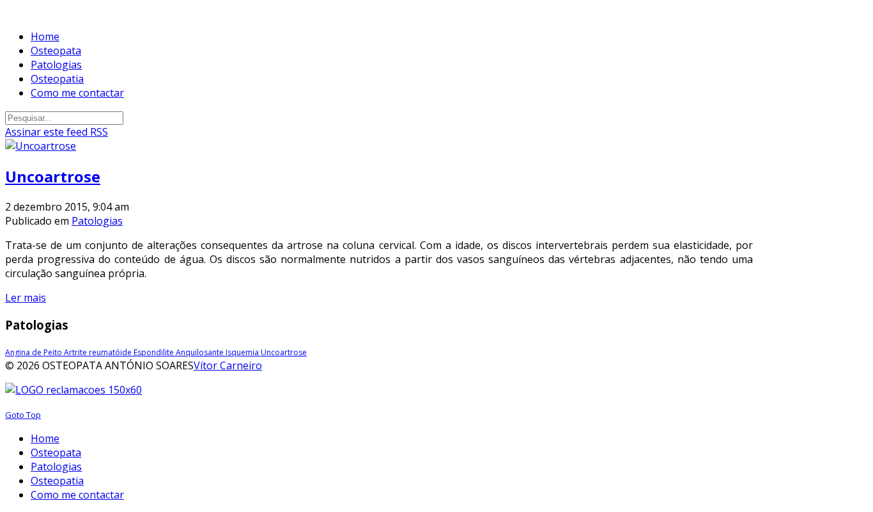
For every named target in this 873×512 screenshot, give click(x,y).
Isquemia (243, 352)
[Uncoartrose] (40, 146)
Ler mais (25, 298)
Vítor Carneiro (228, 365)
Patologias (97, 221)
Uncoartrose (52, 176)
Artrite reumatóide (99, 352)
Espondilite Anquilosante (180, 352)
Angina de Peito (34, 352)
